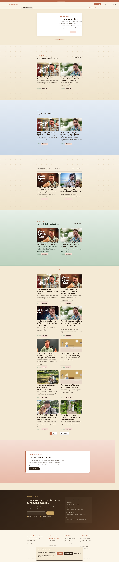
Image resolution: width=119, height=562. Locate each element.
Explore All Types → (78, 57)
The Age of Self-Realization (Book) (85, 541)
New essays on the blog (33, 516)
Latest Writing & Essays (85, 538)
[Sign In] (116, 4)
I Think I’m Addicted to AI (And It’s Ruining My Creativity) (47, 323)
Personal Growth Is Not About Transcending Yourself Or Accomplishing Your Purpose (70, 189)
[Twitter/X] (29, 543)
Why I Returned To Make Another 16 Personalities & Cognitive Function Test (69, 78)
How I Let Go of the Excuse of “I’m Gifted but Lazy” (47, 78)
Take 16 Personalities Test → (92, 7)
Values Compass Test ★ (54, 538)
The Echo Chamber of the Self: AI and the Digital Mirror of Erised (47, 417)
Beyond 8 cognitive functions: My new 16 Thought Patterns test (46, 355)
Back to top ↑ (89, 558)
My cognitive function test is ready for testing (70, 354)
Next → (66, 433)
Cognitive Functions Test (54, 543)
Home (91, 4)
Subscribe (109, 4)
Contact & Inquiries (84, 548)
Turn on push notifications (35, 520)
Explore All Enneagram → (77, 168)
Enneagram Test (52, 545)
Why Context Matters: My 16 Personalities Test (71, 386)
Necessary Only (68, 553)
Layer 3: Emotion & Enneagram (68, 544)
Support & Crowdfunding (85, 544)
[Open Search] (113, 4)
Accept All (60, 553)
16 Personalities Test (53, 540)
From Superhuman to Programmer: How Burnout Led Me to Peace (70, 417)
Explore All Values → (78, 223)
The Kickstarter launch (46, 516)
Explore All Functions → (77, 112)
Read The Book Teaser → (34, 468)
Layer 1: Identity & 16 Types (69, 538)
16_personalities (61, 1)
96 (61, 433)
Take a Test (97, 4)
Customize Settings (77, 553)
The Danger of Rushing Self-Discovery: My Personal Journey (47, 387)
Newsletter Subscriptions (85, 546)
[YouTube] (27, 543)
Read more (73, 32)
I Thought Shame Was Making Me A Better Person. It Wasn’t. (47, 188)
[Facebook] (31, 543)
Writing (104, 4)
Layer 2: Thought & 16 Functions (68, 541)
